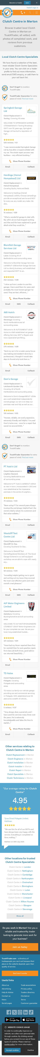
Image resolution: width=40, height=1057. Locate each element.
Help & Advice (7, 992)
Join (26, 2)
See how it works (20, 973)
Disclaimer (25, 996)
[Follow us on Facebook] (9, 1012)
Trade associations (28, 985)
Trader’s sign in (32, 7)
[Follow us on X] (14, 1012)
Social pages (7, 1003)
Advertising (6, 988)
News (4, 999)
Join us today (20, 947)
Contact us (6, 996)
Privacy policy (26, 988)
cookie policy (9, 1044)
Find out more (27, 98)
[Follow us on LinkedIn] (25, 1012)
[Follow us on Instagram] (20, 1012)
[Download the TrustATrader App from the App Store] (28, 1019)
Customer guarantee (29, 1003)
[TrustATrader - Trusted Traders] (7, 11)
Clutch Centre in (20, 866)
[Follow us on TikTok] (31, 1012)
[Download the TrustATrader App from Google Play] (13, 1019)
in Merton (20, 754)
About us (5, 985)
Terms (23, 999)
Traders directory (28, 992)
